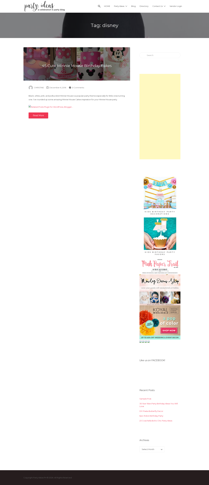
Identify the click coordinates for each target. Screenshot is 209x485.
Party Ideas (119, 6)
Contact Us (157, 6)
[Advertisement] (159, 116)
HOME (107, 6)
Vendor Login (176, 6)
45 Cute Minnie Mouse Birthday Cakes (77, 65)
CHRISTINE (39, 87)
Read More (38, 115)
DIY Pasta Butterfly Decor (151, 411)
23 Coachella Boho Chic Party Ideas (155, 421)
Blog (133, 6)
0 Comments (78, 87)
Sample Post (145, 399)
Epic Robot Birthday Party (151, 416)
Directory (144, 6)
